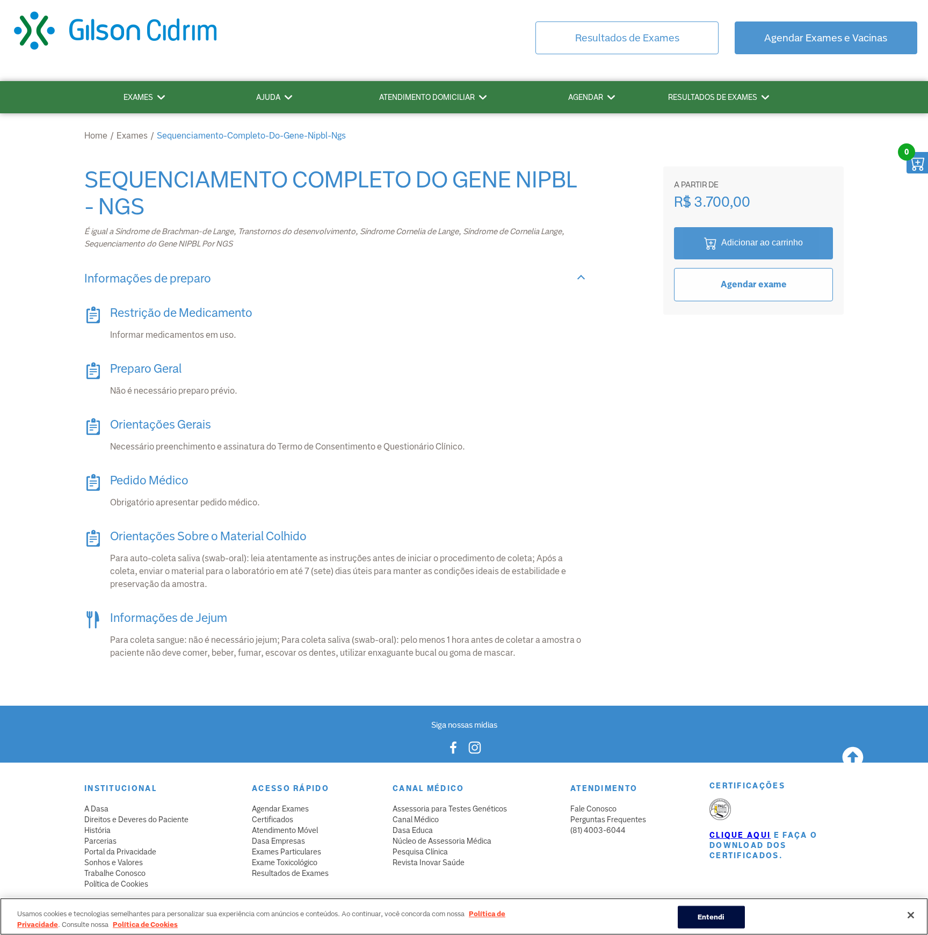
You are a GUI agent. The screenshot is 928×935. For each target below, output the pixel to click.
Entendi (711, 917)
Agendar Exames (280, 808)
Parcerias (100, 841)
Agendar (585, 97)
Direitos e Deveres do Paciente (136, 819)
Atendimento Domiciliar (427, 97)
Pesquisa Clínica (420, 851)
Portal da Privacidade (120, 851)
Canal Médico (416, 819)
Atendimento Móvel (285, 830)
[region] (464, 916)
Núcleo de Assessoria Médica (442, 841)
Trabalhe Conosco (115, 873)
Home (95, 136)
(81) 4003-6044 (598, 830)
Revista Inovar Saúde (429, 862)
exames (132, 136)
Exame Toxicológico (284, 862)
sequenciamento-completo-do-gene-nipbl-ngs (251, 136)
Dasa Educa (413, 830)
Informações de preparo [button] (147, 278)
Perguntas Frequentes (608, 819)
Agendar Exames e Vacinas (825, 38)
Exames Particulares (286, 851)
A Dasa (96, 808)
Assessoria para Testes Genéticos (450, 808)
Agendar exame (754, 284)
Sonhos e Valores (113, 862)
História (97, 830)
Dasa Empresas (278, 841)
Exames (138, 97)
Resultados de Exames (627, 38)
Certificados (272, 819)
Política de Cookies (116, 884)
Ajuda (268, 97)
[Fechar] (911, 915)
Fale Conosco (593, 808)
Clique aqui (740, 835)
